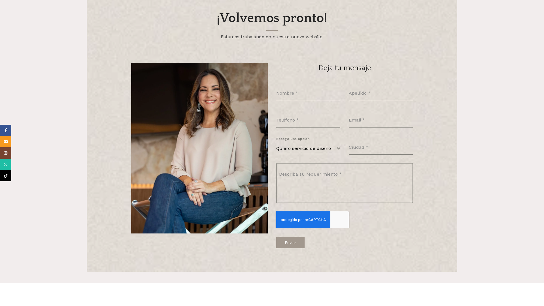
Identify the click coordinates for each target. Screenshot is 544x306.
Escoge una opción (292, 139)
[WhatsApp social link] (5, 164)
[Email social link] (5, 141)
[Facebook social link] (5, 130)
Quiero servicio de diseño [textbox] (303, 148)
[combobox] (308, 148)
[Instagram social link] (5, 153)
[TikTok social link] (5, 175)
